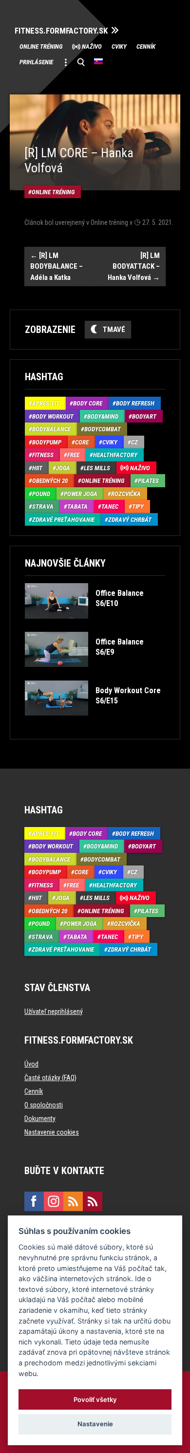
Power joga (80, 493)
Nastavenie (95, 1424)
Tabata (77, 506)
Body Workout (53, 416)
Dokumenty (40, 1118)
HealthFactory (115, 455)
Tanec (109, 506)
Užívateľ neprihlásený (53, 1011)
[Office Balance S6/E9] (94, 674)
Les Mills (97, 468)
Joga (63, 468)
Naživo (92, 46)
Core (82, 442)
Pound (41, 493)
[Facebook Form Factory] (34, 1201)
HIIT (37, 468)
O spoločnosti (43, 1105)
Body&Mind (102, 416)
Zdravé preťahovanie (63, 519)
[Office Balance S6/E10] (94, 625)
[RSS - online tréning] (92, 1201)
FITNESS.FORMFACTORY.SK (61, 31)
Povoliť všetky (95, 1399)
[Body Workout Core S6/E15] (94, 722)
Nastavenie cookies (51, 1132)
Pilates (148, 480)
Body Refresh (135, 403)
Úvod (31, 1064)
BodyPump (46, 442)
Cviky (119, 46)
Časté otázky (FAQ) (50, 1078)
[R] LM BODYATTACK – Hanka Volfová (134, 266)
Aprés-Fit (45, 403)
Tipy (138, 506)
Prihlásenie (36, 62)
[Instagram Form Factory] (53, 1201)
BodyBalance (51, 429)
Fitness (43, 455)
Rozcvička (126, 493)
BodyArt (144, 416)
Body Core (87, 403)
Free (73, 455)
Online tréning (40, 46)
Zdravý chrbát (130, 519)
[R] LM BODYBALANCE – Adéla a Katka (56, 266)
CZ (134, 442)
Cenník (145, 46)
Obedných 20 (50, 480)
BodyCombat (102, 429)
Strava (43, 506)
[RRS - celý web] (73, 1201)
